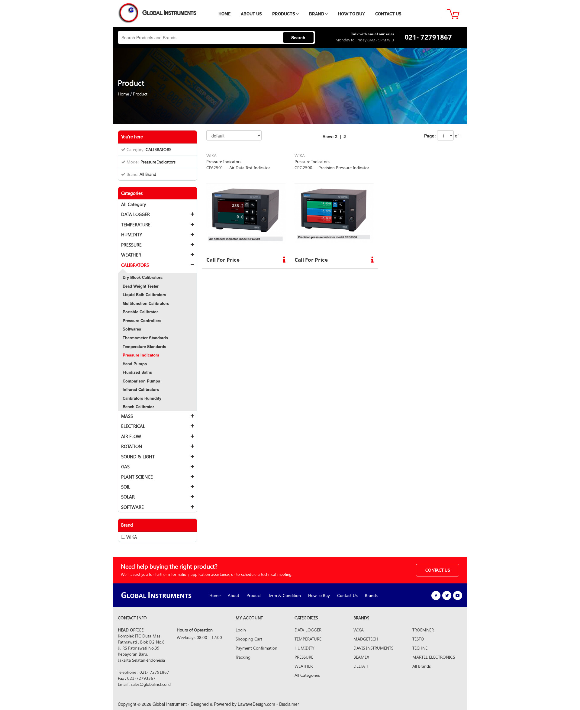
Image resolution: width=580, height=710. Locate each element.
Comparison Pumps (141, 381)
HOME (224, 13)
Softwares (132, 329)
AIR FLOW (131, 436)
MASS (127, 416)
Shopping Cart (249, 639)
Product (140, 94)
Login (241, 630)
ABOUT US (251, 13)
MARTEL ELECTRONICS (433, 657)
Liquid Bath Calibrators (144, 294)
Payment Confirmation (256, 648)
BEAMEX (361, 657)
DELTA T (360, 666)
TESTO (418, 639)
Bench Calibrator (138, 406)
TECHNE (419, 648)
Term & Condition (284, 595)
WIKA (358, 630)
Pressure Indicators (141, 355)
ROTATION (131, 446)
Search (298, 37)
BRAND (317, 13)
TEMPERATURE (135, 224)
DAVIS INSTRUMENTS (373, 648)
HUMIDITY (131, 234)
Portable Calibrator (140, 312)
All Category (133, 204)
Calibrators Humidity (142, 398)
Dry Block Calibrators (143, 277)
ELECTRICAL (133, 426)
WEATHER (131, 255)
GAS (125, 466)
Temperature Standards (144, 346)
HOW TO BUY (351, 13)
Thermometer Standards (145, 337)
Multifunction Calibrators (146, 303)
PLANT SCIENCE (137, 477)
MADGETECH (365, 639)
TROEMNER (423, 630)
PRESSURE (131, 245)
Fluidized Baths (137, 372)
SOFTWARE (132, 507)
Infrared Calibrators (141, 389)
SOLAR (128, 497)
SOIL (125, 487)
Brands (371, 595)
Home (123, 94)
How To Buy (319, 595)
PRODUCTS (284, 13)
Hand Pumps (135, 363)
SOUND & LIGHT (138, 456)
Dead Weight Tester (141, 286)
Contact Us (347, 595)
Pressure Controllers (142, 320)
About (233, 595)
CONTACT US (388, 13)
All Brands (421, 666)
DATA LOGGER (135, 214)
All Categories (307, 675)
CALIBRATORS (135, 265)
